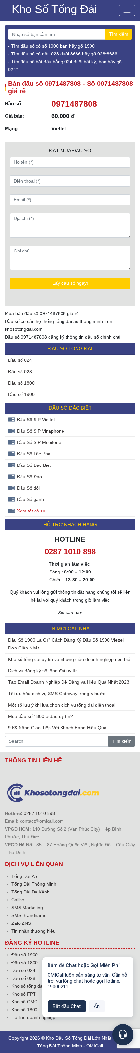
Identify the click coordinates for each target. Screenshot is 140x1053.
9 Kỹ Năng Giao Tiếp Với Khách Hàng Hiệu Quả (57, 727)
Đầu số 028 (20, 371)
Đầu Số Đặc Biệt (34, 465)
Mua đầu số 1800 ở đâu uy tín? (40, 716)
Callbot (18, 899)
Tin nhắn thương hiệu (33, 931)
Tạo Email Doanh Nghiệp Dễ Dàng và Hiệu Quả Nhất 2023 (68, 682)
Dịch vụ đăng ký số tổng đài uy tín (43, 670)
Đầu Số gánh (30, 499)
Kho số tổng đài (27, 986)
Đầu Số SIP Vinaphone (40, 431)
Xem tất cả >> (31, 510)
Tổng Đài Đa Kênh (30, 891)
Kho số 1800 (24, 1009)
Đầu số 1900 (21, 394)
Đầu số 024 (20, 360)
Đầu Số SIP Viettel (36, 419)
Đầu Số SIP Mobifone (39, 442)
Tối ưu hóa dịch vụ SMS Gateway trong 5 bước (56, 693)
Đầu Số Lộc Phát (34, 453)
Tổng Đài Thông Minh (33, 884)
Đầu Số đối (28, 488)
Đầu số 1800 (21, 383)
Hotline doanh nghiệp (33, 1017)
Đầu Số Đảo (29, 476)
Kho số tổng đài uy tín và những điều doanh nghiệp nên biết (70, 659)
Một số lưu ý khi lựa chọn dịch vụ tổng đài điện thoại (61, 705)
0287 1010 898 (39, 813)
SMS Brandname (29, 915)
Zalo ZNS (21, 923)
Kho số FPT (23, 994)
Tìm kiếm (118, 34)
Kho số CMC (24, 1001)
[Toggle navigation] (127, 10)
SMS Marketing (27, 907)
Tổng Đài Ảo (24, 876)
